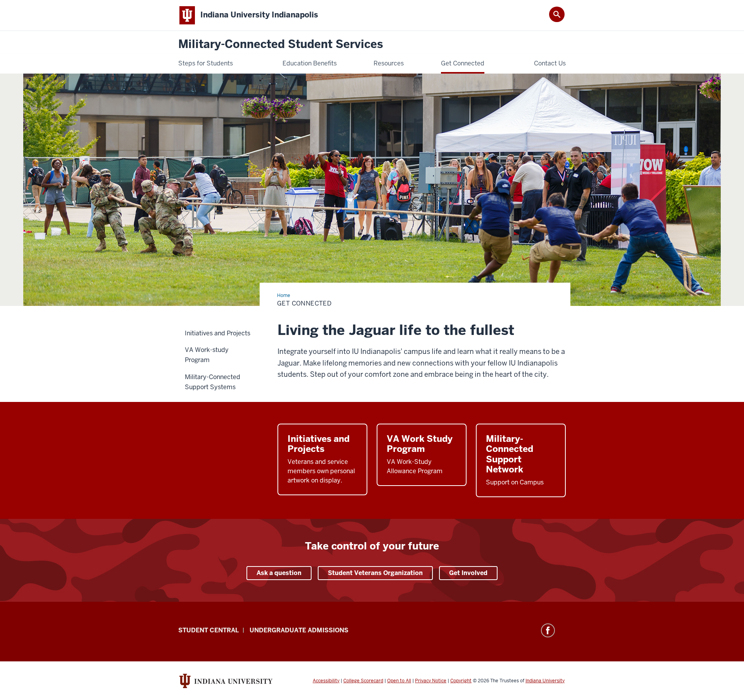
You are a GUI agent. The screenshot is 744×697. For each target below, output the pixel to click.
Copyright (461, 681)
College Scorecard (363, 681)
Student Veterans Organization (375, 573)
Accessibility (326, 681)
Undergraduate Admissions (299, 630)
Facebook (548, 630)
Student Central (208, 630)
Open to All (399, 681)
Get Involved (468, 573)
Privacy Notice (430, 681)
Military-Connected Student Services (280, 44)
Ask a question (279, 573)
